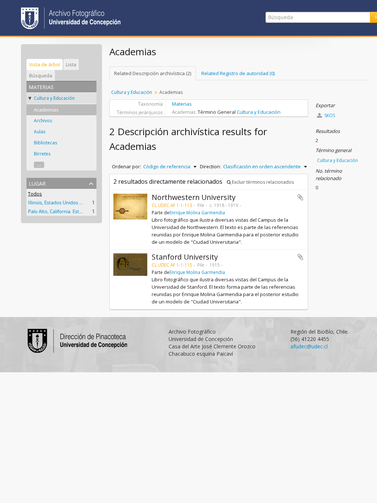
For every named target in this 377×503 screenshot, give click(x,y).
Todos (35, 193)
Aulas (39, 132)
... (39, 165)
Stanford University (185, 257)
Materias (182, 104)
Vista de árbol (44, 64)
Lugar (37, 183)
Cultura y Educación (54, 98)
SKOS (329, 115)
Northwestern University (194, 197)
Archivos (43, 120)
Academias (46, 109)
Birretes (42, 154)
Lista (71, 64)
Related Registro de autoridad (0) (238, 73)
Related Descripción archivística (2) (152, 73)
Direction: (210, 166)
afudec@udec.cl (309, 346)
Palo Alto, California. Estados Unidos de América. (80, 211)
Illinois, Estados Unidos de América (65, 202)
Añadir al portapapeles (300, 197)
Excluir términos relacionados (262, 182)
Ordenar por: (126, 166)
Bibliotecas (45, 143)
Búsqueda (40, 75)
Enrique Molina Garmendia (197, 212)
